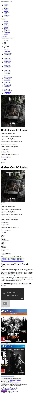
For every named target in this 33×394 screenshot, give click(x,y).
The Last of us (15, 279)
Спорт (5, 13)
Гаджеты (6, 8)
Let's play (4, 36)
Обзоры (6, 11)
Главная (6, 4)
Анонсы (6, 9)
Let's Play (3, 19)
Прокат (6, 16)
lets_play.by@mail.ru (15, 380)
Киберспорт (7, 15)
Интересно (6, 12)
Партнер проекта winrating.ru (8, 389)
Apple (5, 6)
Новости (6, 5)
